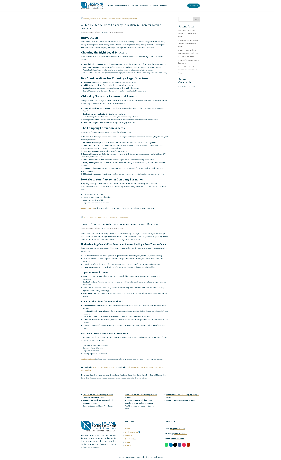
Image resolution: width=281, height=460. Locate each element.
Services (134, 6)
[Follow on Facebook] (179, 445)
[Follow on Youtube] (188, 445)
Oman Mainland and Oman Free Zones (98, 406)
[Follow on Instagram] (184, 445)
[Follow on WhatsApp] (166, 445)
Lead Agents (158, 457)
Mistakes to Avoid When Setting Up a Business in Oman (187, 33)
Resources (144, 6)
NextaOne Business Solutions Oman (138, 400)
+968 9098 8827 (180, 433)
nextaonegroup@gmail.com (91, 32)
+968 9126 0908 (177, 438)
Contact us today (88, 208)
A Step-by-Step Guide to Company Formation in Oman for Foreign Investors (121, 26)
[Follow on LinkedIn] (171, 445)
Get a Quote (193, 6)
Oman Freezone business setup (103, 367)
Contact (163, 6)
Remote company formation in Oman (180, 400)
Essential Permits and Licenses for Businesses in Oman (187, 70)
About (155, 6)
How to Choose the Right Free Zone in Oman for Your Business (119, 224)
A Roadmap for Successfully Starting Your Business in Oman (188, 43)
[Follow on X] (175, 445)
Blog (111, 32)
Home (110, 6)
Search (196, 19)
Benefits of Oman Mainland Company (139, 403)
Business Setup (121, 6)
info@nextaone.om (177, 428)
